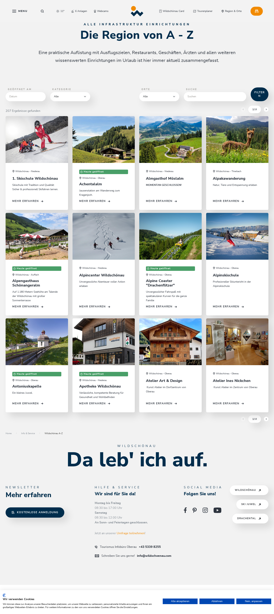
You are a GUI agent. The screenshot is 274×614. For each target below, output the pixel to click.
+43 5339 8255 (130, 546)
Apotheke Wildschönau (100, 386)
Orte (145, 89)
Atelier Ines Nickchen (232, 381)
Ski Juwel (248, 504)
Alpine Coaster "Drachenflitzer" (160, 283)
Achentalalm (90, 184)
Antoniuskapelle (26, 386)
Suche (191, 89)
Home (9, 433)
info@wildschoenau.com (136, 555)
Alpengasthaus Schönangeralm (26, 283)
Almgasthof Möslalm (165, 178)
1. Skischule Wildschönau (35, 178)
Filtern (259, 94)
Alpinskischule (226, 275)
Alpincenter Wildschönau (101, 275)
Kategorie (61, 89)
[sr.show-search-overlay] (42, 11)
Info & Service (28, 433)
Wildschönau (245, 490)
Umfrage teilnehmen (131, 533)
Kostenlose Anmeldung (37, 512)
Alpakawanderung (229, 178)
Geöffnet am (20, 89)
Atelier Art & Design (164, 381)
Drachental (246, 518)
